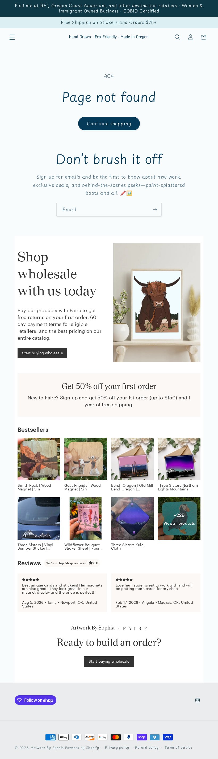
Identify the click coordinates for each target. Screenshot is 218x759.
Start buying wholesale (42, 353)
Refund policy (146, 747)
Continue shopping (109, 123)
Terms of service (178, 747)
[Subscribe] (155, 210)
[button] (12, 37)
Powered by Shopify (82, 747)
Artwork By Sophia (47, 747)
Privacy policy (117, 747)
